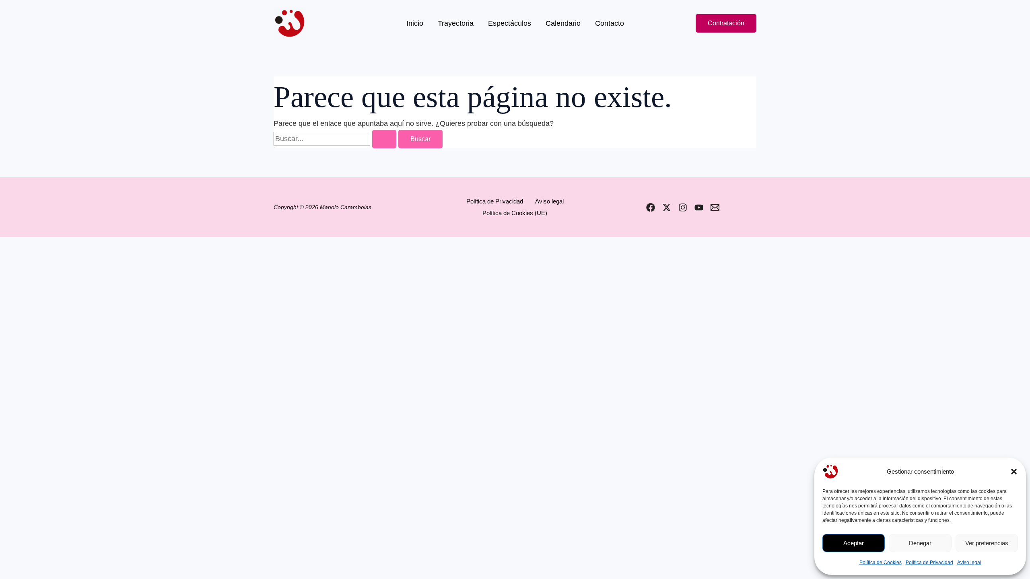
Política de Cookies (880, 562)
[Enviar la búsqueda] (384, 139)
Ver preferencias (986, 543)
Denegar (920, 543)
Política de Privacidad (929, 562)
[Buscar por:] (336, 139)
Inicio (414, 23)
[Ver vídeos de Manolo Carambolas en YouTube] (699, 207)
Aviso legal (969, 562)
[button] (1014, 472)
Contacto (609, 23)
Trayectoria (456, 23)
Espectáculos (509, 23)
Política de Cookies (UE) (514, 212)
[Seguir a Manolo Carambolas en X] (667, 207)
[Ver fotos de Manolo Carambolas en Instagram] (683, 207)
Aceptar (853, 543)
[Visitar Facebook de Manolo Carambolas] (650, 207)
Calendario (563, 23)
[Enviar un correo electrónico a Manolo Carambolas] (715, 207)
